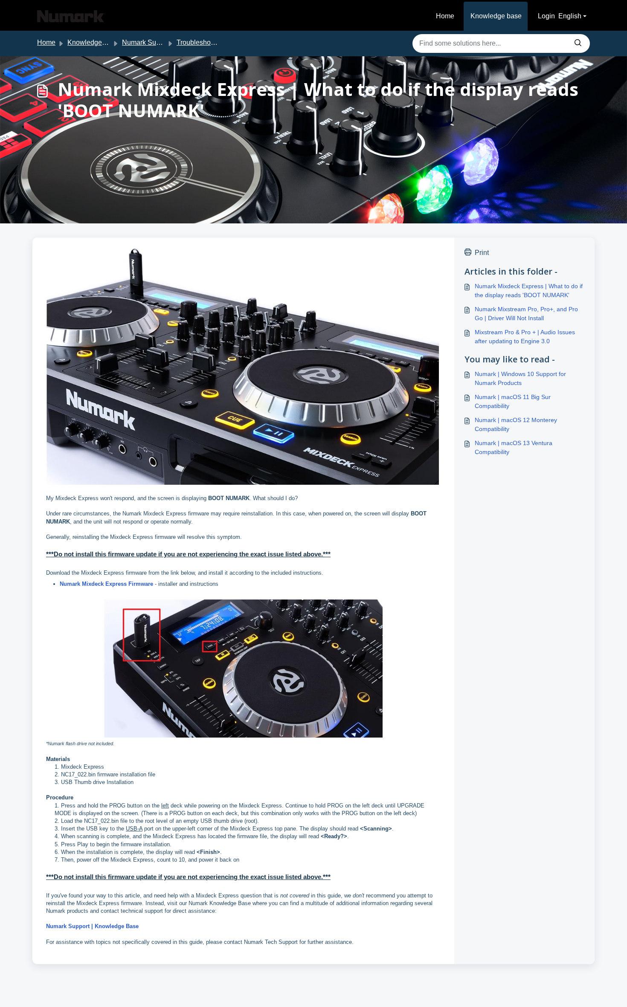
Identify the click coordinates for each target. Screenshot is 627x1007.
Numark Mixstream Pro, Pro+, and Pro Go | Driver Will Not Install (526, 313)
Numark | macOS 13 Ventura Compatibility (513, 447)
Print (482, 252)
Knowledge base (496, 16)
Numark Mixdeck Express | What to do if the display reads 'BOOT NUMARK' (529, 290)
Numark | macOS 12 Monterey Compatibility (516, 424)
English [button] (569, 16)
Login (546, 16)
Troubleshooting (201, 42)
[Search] (578, 43)
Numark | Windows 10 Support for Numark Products (520, 378)
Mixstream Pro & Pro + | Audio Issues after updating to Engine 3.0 (525, 336)
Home (445, 16)
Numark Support (146, 42)
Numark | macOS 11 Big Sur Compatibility (513, 401)
